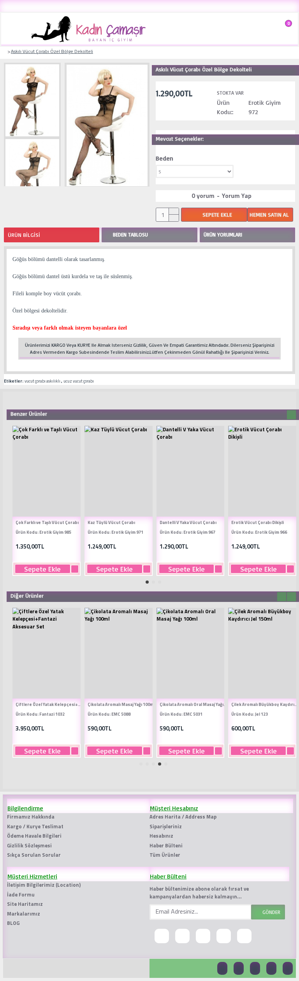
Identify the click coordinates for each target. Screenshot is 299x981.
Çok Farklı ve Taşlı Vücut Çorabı (47, 522)
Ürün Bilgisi (24, 234)
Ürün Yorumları (223, 234)
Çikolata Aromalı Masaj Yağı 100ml (121, 704)
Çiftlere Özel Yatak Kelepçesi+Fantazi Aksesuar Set (50, 704)
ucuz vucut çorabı (78, 381)
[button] (282, 415)
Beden (164, 158)
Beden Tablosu (130, 234)
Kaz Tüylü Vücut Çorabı (111, 522)
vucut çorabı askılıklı (42, 381)
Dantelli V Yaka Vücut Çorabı (188, 522)
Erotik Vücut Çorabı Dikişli (257, 522)
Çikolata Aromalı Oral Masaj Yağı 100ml (194, 704)
